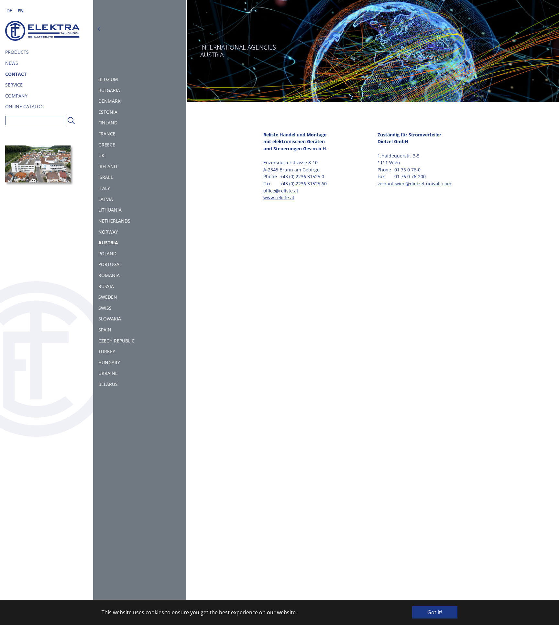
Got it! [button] (434, 612)
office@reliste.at (280, 191)
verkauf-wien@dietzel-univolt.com (414, 183)
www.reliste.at (278, 197)
